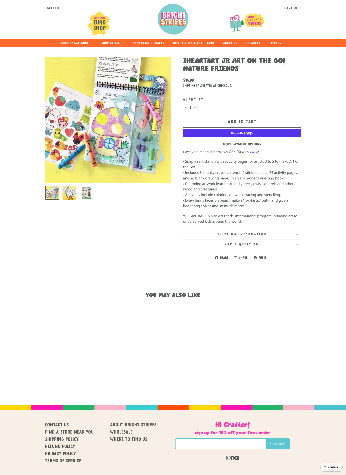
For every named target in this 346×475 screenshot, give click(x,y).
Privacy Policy (60, 453)
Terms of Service (63, 460)
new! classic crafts (148, 43)
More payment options (242, 144)
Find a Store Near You (69, 432)
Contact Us (57, 424)
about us (230, 43)
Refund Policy (60, 446)
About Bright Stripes (133, 424)
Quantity (193, 99)
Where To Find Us (128, 439)
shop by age (111, 43)
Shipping (189, 85)
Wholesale (121, 432)
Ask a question (242, 244)
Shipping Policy (62, 439)
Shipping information (242, 234)
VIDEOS (276, 43)
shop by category (75, 43)
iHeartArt (254, 43)
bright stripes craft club (193, 43)
